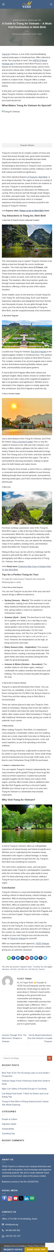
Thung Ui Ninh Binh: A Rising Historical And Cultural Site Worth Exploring (25, 1103)
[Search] (51, 4)
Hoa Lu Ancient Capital (22, 442)
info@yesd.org (11, 1224)
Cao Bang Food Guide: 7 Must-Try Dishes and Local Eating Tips (25, 1095)
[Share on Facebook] (13, 958)
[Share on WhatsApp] (9, 958)
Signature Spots (20, 20)
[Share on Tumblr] (41, 958)
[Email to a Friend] (22, 958)
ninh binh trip (33, 969)
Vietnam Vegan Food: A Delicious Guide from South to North (26, 1082)
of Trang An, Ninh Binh (37, 177)
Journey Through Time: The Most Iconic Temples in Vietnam (14, 1038)
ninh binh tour (22, 969)
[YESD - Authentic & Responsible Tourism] (27, 4)
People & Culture (9, 1119)
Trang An (6, 54)
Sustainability (8, 1129)
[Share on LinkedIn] (36, 958)
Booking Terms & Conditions (15, 1246)
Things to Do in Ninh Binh (31, 211)
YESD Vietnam (42, 943)
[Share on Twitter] (18, 958)
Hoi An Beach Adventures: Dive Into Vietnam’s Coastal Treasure (39, 1038)
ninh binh (13, 969)
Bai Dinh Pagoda (38, 352)
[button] (3, 4)
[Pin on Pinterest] (27, 958)
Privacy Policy (33, 1246)
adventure (5, 969)
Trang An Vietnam (18, 938)
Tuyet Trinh (37, 34)
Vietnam (42, 969)
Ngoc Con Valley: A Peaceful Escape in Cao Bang (24, 1089)
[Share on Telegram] (45, 958)
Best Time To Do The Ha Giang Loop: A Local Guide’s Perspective (26, 1074)
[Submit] (49, 1058)
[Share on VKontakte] (32, 958)
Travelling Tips (34, 20)
